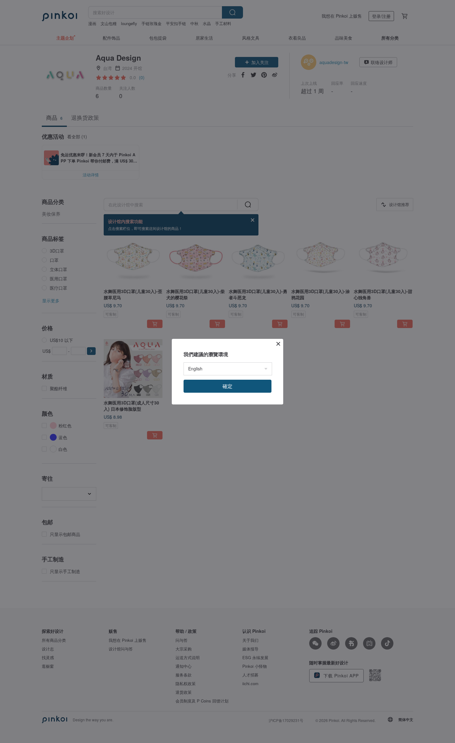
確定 (227, 386)
